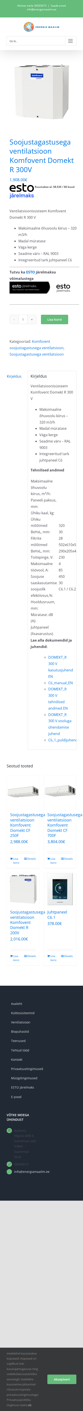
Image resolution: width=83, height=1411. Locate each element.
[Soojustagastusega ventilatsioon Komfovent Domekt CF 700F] (60, 792)
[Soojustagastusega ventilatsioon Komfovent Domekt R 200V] (23, 889)
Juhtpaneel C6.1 (57, 914)
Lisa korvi (54, 319)
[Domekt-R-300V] (41, 91)
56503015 (40, 6)
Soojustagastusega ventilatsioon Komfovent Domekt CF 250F (27, 825)
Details (31, 859)
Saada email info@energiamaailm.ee (46, 7)
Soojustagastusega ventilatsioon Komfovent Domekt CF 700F (64, 825)
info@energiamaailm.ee (26, 1172)
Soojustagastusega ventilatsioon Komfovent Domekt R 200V (27, 922)
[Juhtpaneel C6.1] (60, 889)
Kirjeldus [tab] (14, 376)
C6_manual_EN (60, 682)
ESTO (30, 272)
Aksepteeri (62, 1379)
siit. (30, 1405)
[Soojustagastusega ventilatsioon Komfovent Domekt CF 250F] (23, 792)
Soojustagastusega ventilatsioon (37, 354)
